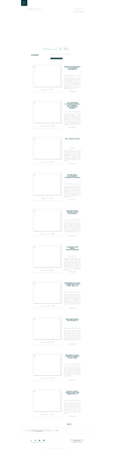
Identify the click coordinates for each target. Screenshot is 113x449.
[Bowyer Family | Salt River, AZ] (47, 329)
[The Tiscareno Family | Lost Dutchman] (47, 220)
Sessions (80, 328)
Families (66, 220)
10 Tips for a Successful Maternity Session (72, 176)
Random (73, 147)
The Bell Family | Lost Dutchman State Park (72, 356)
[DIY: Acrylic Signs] (47, 148)
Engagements (77, 111)
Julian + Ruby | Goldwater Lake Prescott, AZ (72, 392)
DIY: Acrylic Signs (72, 139)
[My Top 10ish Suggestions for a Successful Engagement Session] (47, 112)
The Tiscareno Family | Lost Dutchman (72, 212)
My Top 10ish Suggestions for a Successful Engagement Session (72, 105)
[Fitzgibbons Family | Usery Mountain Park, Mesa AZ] (47, 292)
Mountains (77, 220)
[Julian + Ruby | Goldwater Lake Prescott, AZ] (47, 401)
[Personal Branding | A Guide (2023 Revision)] (47, 76)
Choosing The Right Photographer (72, 248)
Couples (66, 400)
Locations (71, 220)
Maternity (75, 184)
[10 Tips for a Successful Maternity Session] (47, 184)
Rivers (76, 328)
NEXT (69, 424)
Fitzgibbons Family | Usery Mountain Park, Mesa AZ (72, 284)
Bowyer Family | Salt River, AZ (72, 319)
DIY (70, 147)
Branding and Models (69, 75)
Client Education (79, 75)
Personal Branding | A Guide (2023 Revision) (72, 68)
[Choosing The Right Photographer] (47, 256)
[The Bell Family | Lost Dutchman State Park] (47, 365)
